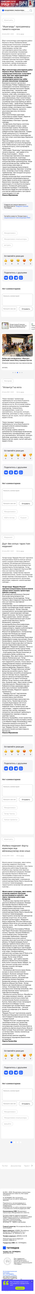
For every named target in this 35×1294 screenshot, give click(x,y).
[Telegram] (16, 278)
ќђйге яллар (9, 518)
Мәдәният (8, 537)
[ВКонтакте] (6, 278)
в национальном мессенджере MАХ (17, 217)
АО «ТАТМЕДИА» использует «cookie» (10, 1274)
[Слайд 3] (17, 372)
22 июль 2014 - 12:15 (8, 551)
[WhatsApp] (21, 278)
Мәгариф (8, 381)
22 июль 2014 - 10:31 (8, 855)
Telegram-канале (21, 206)
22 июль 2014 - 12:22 (8, 34)
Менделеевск (10, 233)
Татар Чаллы (9, 814)
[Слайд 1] (13, 372)
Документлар (16, 1166)
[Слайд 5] (21, 372)
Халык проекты (10, 819)
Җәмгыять (8, 20)
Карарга (20, 1288)
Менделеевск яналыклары (15, 239)
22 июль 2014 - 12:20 (8, 392)
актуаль (7, 245)
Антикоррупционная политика (10, 1271)
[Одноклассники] (11, 278)
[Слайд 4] (19, 372)
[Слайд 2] (15, 372)
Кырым (23, 518)
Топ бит (5, 1166)
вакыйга (7, 1124)
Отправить (26, 309)
